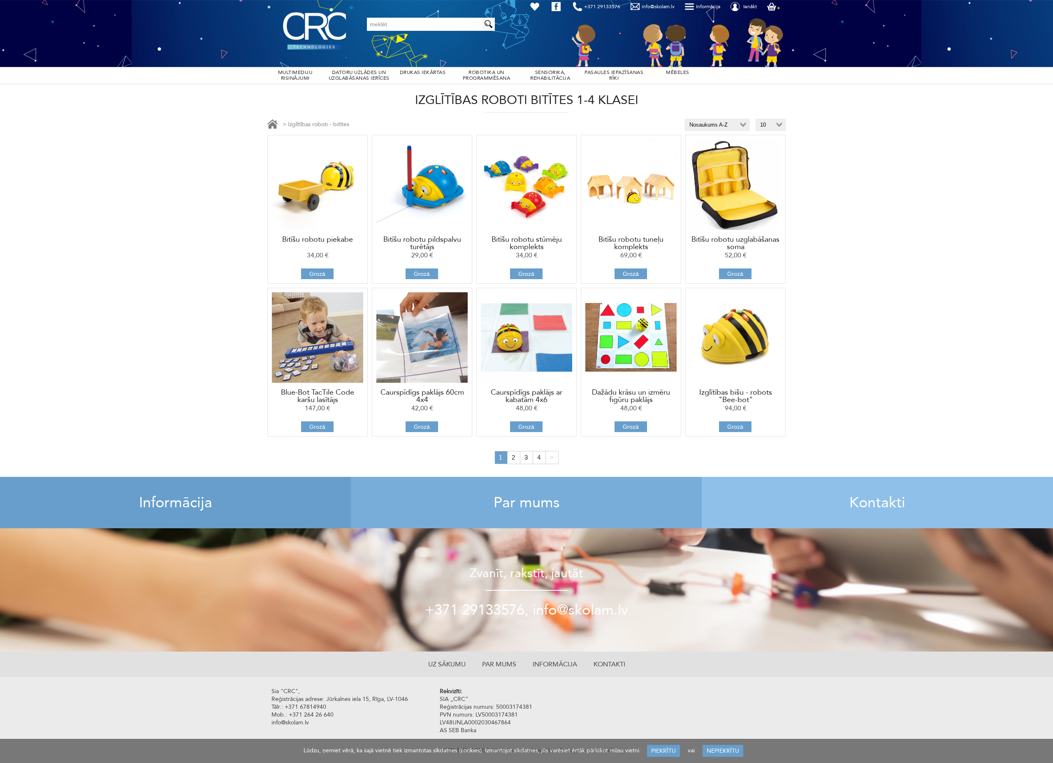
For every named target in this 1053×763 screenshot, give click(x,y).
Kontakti (877, 502)
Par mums (526, 502)
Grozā (317, 274)
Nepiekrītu (723, 751)
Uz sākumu (447, 664)
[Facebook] (557, 6)
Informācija (175, 502)
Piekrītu (663, 751)
